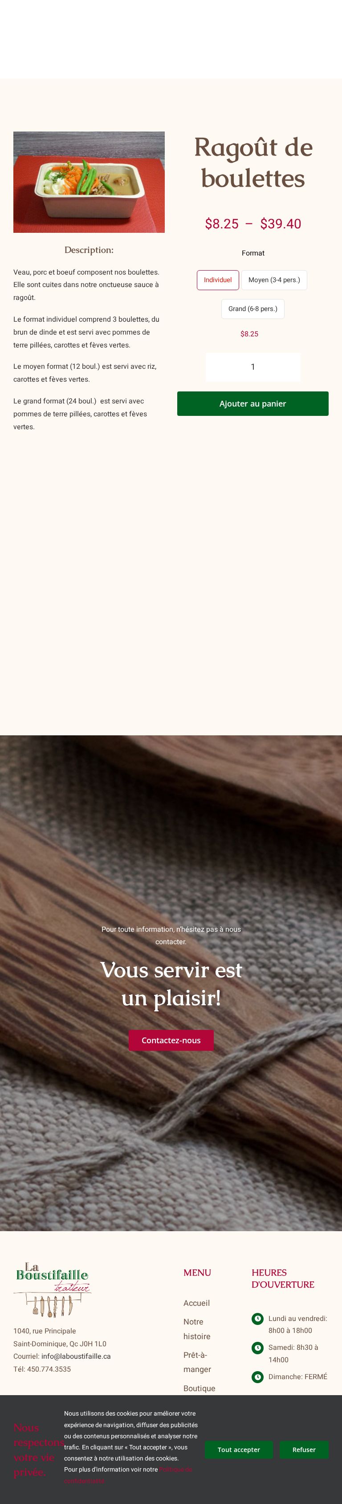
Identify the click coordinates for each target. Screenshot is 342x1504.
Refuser (304, 1449)
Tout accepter (239, 1449)
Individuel (218, 280)
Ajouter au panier (253, 403)
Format (253, 253)
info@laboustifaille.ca (76, 1356)
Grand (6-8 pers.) (252, 309)
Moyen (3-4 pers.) (274, 280)
